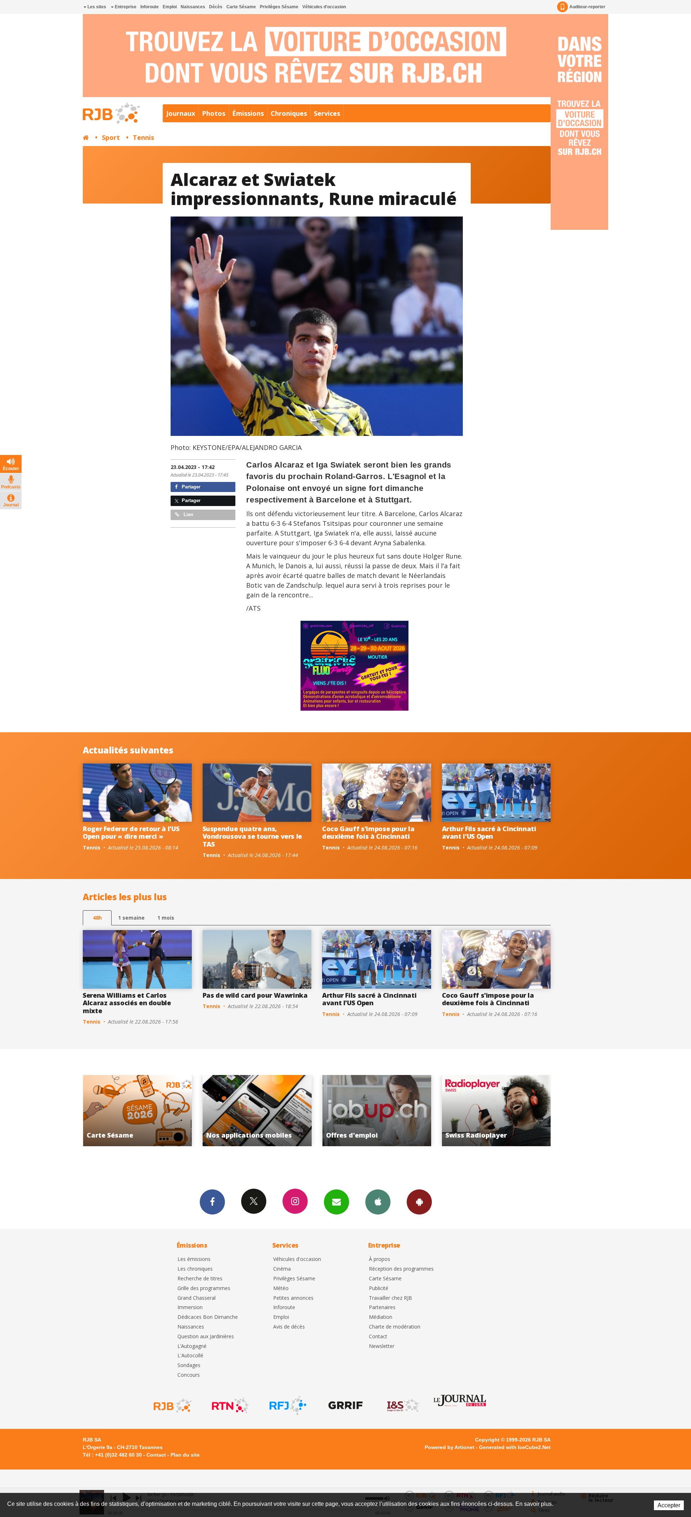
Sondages (188, 1365)
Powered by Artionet (449, 1447)
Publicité (378, 1288)
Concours (188, 1375)
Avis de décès (289, 1327)
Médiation (380, 1317)
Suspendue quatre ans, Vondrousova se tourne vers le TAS (252, 836)
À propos (379, 1259)
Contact (378, 1337)
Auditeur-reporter (587, 6)
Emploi (170, 6)
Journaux (180, 113)
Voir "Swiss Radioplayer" (262, 1110)
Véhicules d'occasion (324, 6)
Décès (215, 6)
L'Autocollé (190, 1356)
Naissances (193, 6)
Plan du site (185, 1455)
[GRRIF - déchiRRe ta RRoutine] (345, 1405)
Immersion (190, 1307)
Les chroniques (195, 1269)
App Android (419, 1202)
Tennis (143, 137)
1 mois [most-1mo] (165, 917)
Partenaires (382, 1307)
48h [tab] (97, 917)
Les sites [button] (96, 6)
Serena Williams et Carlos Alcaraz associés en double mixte (127, 1003)
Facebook (212, 1202)
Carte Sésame (241, 6)
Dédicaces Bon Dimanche (207, 1317)
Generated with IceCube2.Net (515, 1447)
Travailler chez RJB (390, 1298)
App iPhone (377, 1202)
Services (327, 113)
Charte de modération (394, 1327)
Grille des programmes (203, 1288)
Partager (190, 486)
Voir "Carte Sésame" (381, 1110)
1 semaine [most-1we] (131, 917)
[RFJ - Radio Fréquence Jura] (287, 1405)
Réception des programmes (401, 1269)
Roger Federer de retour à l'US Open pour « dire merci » (131, 832)
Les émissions (194, 1259)
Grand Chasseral (196, 1298)
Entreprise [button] (125, 6)
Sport (111, 137)
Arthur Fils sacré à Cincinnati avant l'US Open (489, 832)
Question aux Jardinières (205, 1337)
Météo (281, 1288)
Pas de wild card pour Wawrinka (255, 995)
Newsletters (336, 1202)
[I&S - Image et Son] (402, 1405)
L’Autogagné (192, 1346)
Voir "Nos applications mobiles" (501, 1110)
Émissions (248, 113)
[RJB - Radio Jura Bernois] (172, 1405)
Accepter (669, 1505)
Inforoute (149, 6)
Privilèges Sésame (279, 6)
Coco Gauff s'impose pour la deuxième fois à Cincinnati (368, 832)
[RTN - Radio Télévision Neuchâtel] (229, 1405)
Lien (187, 514)
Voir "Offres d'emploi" (142, 1110)
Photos (213, 113)
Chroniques (289, 113)
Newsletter (381, 1346)
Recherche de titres (199, 1279)
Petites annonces (293, 1298)
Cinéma (282, 1269)
